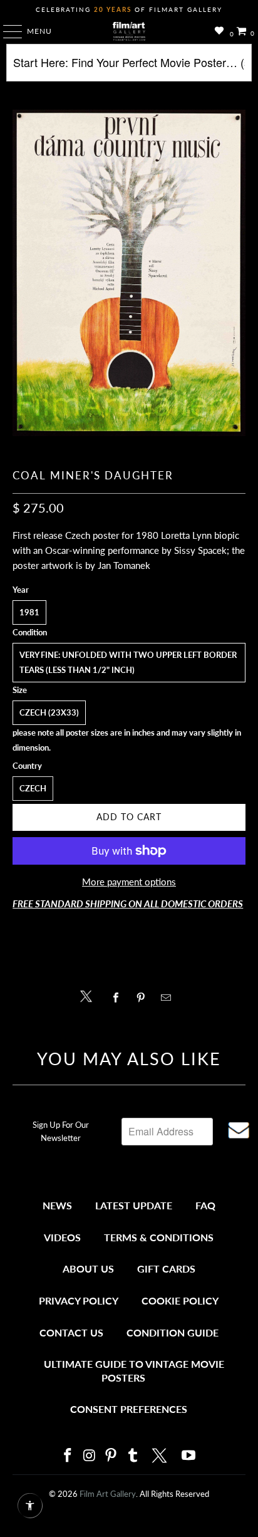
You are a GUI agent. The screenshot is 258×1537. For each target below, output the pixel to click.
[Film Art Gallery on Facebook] (67, 1455)
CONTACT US (71, 1332)
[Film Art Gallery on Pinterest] (111, 1455)
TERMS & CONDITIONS (159, 1237)
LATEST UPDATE (133, 1205)
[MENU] (6, 31)
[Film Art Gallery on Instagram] (89, 1455)
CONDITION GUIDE (172, 1332)
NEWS (57, 1205)
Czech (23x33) (49, 712)
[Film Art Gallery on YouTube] (189, 1455)
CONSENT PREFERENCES (128, 1409)
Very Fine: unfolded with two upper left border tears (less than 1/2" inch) (128, 662)
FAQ (205, 1205)
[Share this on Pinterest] (143, 997)
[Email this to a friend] (169, 997)
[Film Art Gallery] (129, 31)
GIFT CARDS (166, 1268)
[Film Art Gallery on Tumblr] (132, 1455)
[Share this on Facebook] (118, 997)
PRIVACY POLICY (78, 1300)
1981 (29, 612)
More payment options (129, 881)
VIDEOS (62, 1237)
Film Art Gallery (108, 1494)
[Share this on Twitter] (89, 995)
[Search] (128, 67)
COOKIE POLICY (180, 1300)
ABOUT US (88, 1268)
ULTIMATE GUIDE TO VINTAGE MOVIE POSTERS (134, 1370)
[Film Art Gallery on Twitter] (161, 1455)
